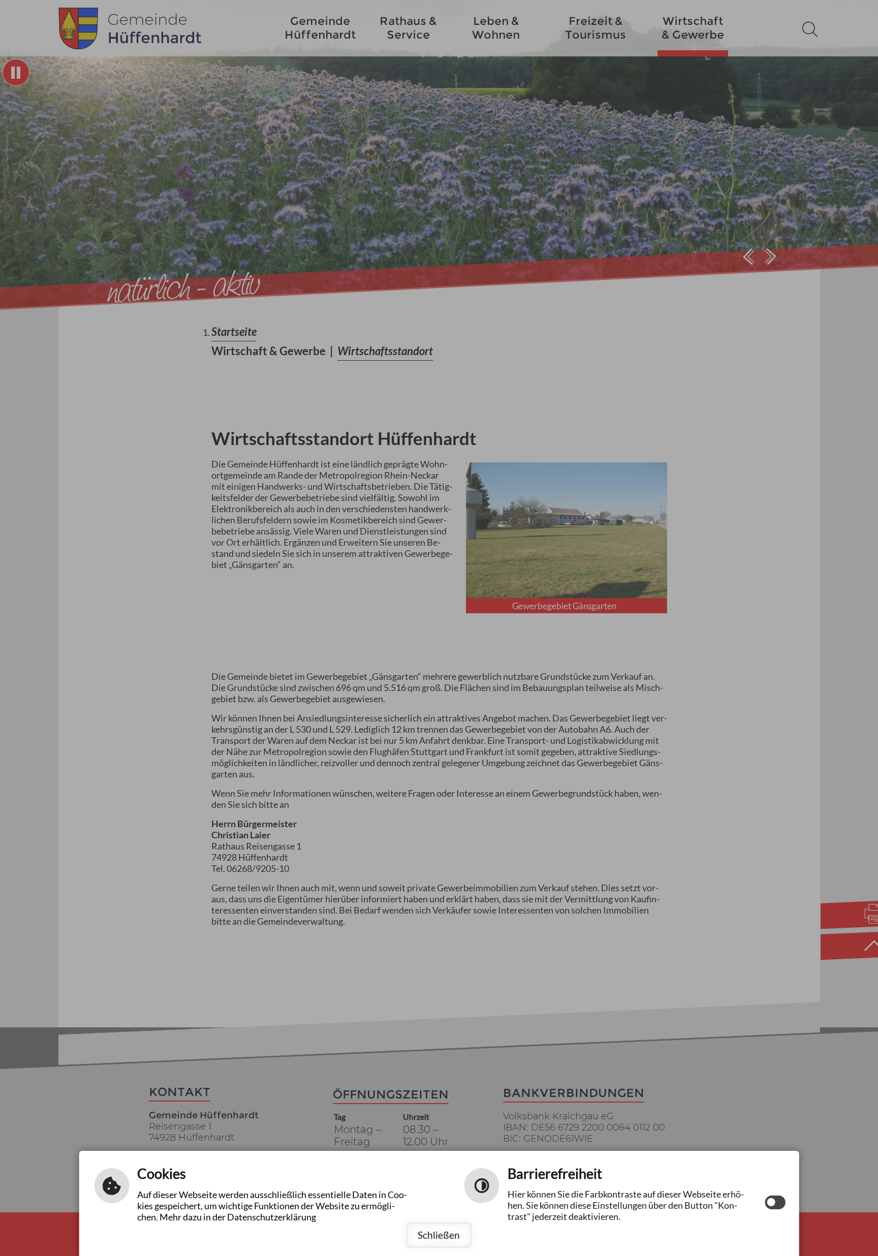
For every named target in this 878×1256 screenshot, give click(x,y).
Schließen (439, 1235)
